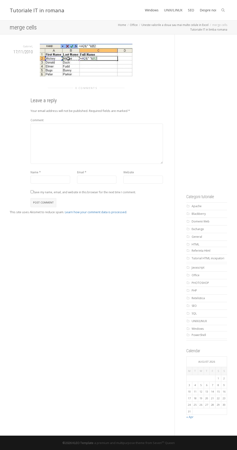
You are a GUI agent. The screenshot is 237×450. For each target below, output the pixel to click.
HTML (195, 244)
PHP (194, 290)
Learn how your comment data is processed (95, 212)
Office (196, 275)
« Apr (189, 417)
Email (80, 172)
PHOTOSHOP (200, 283)
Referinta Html (201, 251)
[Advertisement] (211, 115)
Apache (197, 206)
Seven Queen (164, 443)
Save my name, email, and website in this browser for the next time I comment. (85, 192)
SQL (194, 313)
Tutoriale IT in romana (37, 10)
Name (34, 172)
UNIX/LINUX (173, 10)
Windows (152, 10)
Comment (37, 120)
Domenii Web (200, 221)
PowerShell (199, 335)
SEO (191, 10)
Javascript (198, 267)
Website (128, 172)
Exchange (198, 229)
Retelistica (198, 298)
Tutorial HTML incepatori (208, 258)
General (197, 237)
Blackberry (199, 214)
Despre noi (208, 10)
